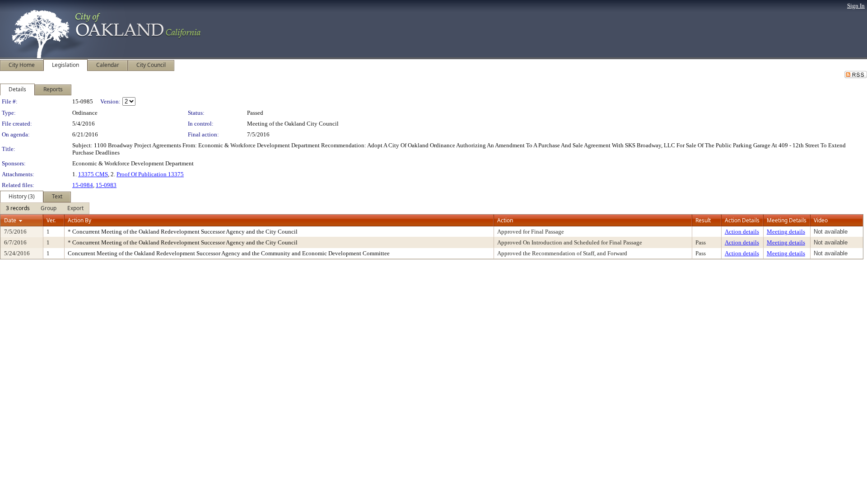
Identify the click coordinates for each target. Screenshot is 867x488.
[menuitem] (17, 208)
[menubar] (44, 208)
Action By (79, 220)
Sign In (856, 5)
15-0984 (82, 185)
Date (10, 220)
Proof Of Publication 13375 (150, 174)
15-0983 (106, 185)
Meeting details (786, 231)
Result (703, 220)
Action (505, 220)
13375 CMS (93, 174)
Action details (742, 231)
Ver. (51, 220)
